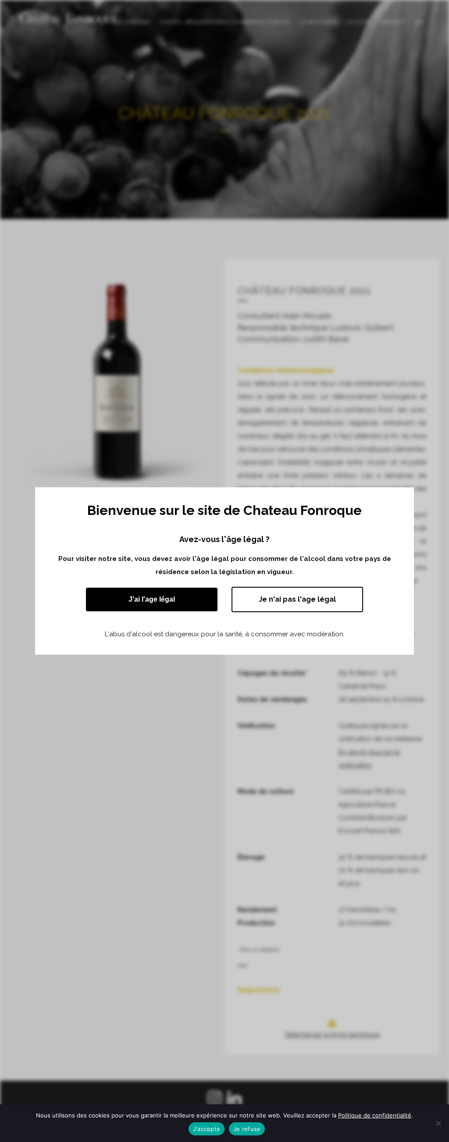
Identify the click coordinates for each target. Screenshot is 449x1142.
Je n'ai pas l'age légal (297, 599)
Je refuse (246, 1128)
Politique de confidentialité (374, 1115)
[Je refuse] (438, 1123)
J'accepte (206, 1128)
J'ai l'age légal (151, 599)
